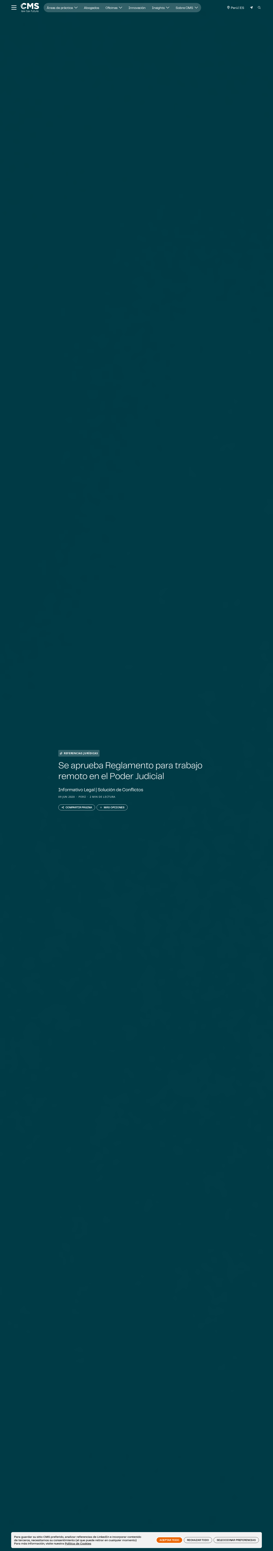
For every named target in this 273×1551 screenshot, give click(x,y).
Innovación (137, 8)
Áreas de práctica (60, 8)
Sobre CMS (185, 8)
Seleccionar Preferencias (236, 1540)
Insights (158, 8)
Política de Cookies (78, 1543)
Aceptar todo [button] (169, 1540)
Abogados (91, 8)
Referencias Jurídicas (81, 753)
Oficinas (111, 8)
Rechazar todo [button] (198, 1540)
